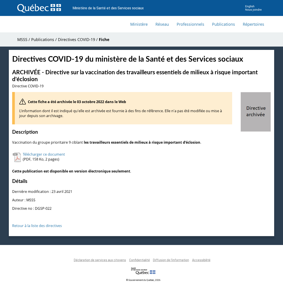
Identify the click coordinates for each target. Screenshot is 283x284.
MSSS (22, 39)
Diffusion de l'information (171, 260)
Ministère (139, 24)
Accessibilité (201, 260)
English (249, 6)
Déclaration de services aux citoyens (100, 260)
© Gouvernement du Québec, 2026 (143, 280)
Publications (223, 24)
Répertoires (253, 24)
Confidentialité (139, 260)
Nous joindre (253, 9)
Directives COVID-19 (76, 39)
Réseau (162, 24)
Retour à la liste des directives (37, 225)
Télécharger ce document (44, 154)
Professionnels (190, 24)
